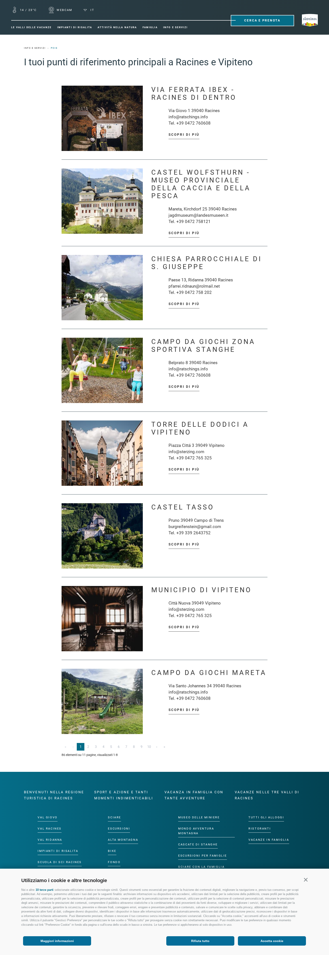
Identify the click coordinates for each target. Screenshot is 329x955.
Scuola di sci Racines (60, 862)
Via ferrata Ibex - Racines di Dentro (194, 93)
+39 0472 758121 (193, 221)
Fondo (114, 862)
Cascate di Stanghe (198, 844)
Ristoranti (259, 828)
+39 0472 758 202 (194, 292)
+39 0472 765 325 (194, 458)
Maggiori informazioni (57, 941)
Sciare (114, 817)
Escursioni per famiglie (202, 855)
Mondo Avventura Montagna (196, 831)
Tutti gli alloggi (266, 817)
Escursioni (119, 828)
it (91, 10)
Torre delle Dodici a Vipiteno (200, 428)
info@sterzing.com (186, 451)
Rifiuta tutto (200, 941)
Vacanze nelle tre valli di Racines (267, 795)
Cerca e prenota (262, 20)
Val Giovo (47, 817)
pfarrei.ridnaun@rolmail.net (194, 286)
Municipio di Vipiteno (201, 590)
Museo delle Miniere (199, 817)
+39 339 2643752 (193, 532)
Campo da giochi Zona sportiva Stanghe (203, 345)
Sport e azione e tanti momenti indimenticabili (123, 795)
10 (149, 747)
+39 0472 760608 (193, 123)
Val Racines (50, 828)
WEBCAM (64, 10)
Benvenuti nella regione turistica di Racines (54, 795)
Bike (112, 851)
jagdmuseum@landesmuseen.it (198, 215)
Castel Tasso (182, 507)
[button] (305, 880)
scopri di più (184, 135)
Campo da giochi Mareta (209, 673)
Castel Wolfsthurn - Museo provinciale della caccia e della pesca (201, 184)
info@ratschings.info (188, 116)
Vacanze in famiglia (268, 839)
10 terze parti (44, 889)
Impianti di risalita (58, 851)
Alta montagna (123, 839)
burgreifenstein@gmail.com (195, 526)
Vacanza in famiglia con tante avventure (193, 795)
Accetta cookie (272, 941)
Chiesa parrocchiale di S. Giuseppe (206, 263)
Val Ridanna (50, 839)
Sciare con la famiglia (201, 866)
